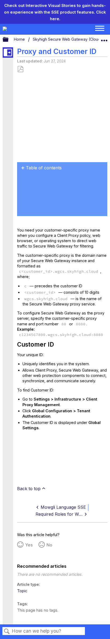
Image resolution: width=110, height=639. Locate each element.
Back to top (29, 488)
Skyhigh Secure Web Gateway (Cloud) (68, 39)
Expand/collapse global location (104, 38)
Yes (29, 545)
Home (20, 39)
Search (7, 631)
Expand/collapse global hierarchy (9, 39)
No (49, 545)
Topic (22, 590)
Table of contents (44, 167)
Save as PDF (20, 69)
